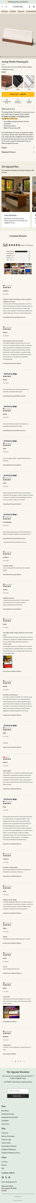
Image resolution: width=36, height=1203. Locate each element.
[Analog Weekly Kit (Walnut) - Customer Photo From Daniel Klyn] (7, 271)
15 (25, 57)
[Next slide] (32, 202)
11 (18, 57)
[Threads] (9, 1177)
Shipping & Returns (9, 152)
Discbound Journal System (10, 1117)
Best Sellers (5, 1111)
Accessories (21, 11)
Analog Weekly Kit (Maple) (9, 1054)
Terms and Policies (18, 1200)
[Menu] (2, 6)
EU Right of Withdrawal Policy (11, 1153)
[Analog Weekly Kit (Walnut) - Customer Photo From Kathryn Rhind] (14, 271)
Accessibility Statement (9, 1146)
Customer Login (6, 1139)
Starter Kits (4, 11)
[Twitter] (6, 1177)
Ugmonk (20, 1196)
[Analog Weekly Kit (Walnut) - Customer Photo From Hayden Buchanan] (7, 265)
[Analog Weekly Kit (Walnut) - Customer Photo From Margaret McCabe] (28, 265)
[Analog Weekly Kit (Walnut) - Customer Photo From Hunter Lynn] (21, 271)
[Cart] (34, 7)
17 (29, 57)
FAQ (3, 1168)
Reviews (4, 1165)
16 (27, 57)
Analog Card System (8, 1114)
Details (4, 148)
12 (20, 57)
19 (32, 57)
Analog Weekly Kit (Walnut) (9, 1021)
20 (34, 57)
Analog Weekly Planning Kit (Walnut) (12, 363)
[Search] (6, 7)
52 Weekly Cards (24, 116)
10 (16, 57)
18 (30, 57)
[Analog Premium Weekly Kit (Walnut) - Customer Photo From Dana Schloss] (14, 265)
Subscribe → (18, 1096)
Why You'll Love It (8, 109)
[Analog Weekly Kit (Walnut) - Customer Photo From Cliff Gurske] (21, 265)
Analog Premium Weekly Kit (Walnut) (12, 671)
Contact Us (5, 1133)
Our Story (4, 1162)
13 (21, 57)
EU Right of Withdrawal (9, 1149)
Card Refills (12, 11)
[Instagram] (3, 1177)
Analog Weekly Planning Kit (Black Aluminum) (14, 317)
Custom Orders (6, 1143)
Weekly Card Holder (10, 116)
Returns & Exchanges (8, 1136)
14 (23, 57)
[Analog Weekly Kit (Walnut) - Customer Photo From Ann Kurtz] (28, 271)
